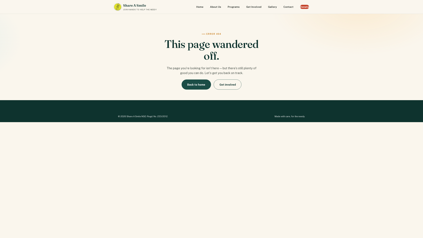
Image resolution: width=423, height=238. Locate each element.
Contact (288, 6)
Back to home (196, 84)
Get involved (227, 84)
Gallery (272, 6)
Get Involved (253, 6)
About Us (215, 6)
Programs (234, 6)
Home (199, 6)
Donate (304, 6)
